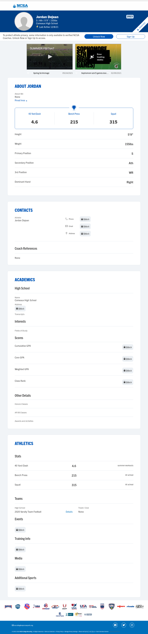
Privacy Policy (59, 631)
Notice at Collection (50, 631)
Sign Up (131, 36)
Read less (21, 100)
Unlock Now (99, 36)
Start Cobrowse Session (102, 631)
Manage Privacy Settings (71, 631)
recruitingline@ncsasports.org (23, 625)
